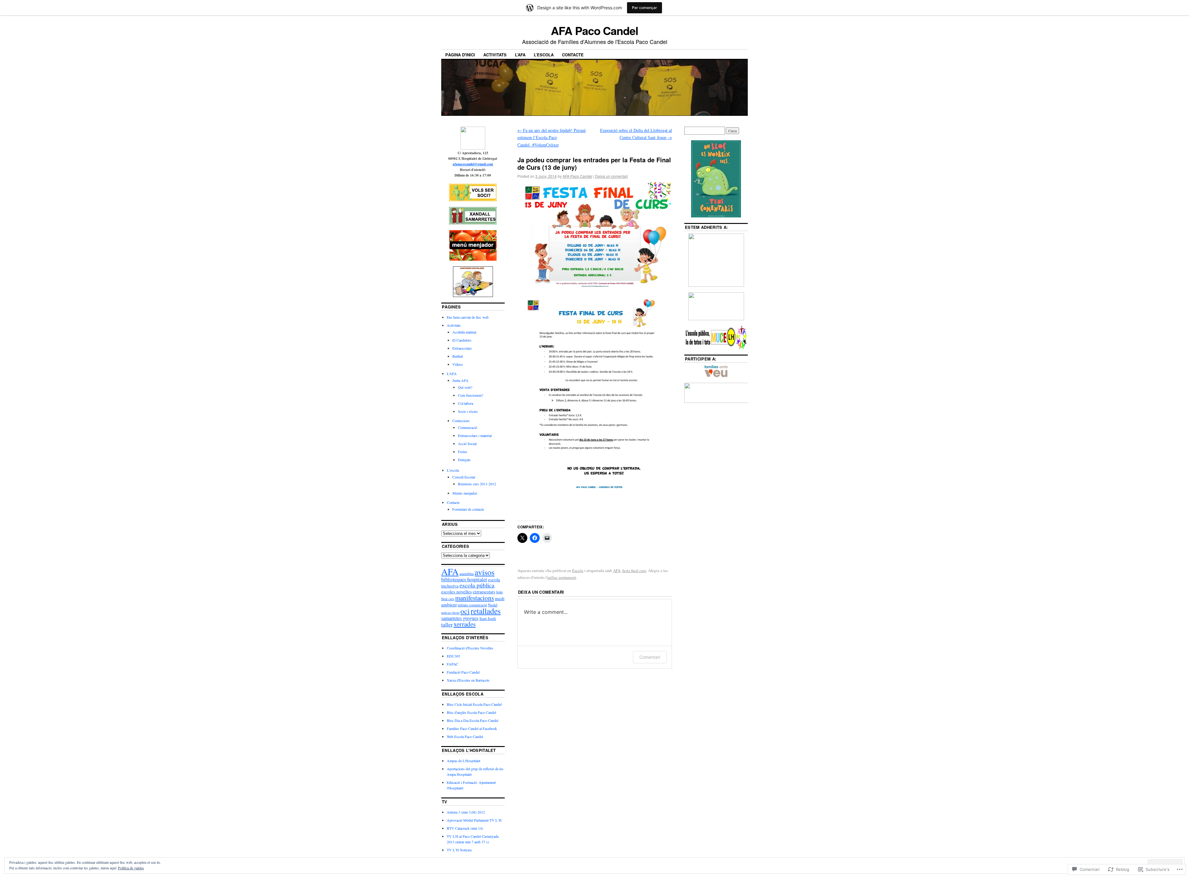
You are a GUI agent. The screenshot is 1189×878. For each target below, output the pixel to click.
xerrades (465, 624)
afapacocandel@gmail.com (473, 164)
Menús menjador (464, 493)
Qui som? (465, 387)
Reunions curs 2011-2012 (477, 483)
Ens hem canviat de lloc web (468, 317)
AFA (617, 570)
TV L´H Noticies (459, 849)
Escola (577, 570)
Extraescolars (462, 348)
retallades (486, 610)
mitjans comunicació (472, 605)
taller (447, 624)
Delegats (464, 459)
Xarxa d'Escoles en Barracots (468, 680)
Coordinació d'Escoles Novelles (470, 647)
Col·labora (465, 403)
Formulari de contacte (468, 509)
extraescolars (484, 592)
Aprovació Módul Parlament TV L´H (474, 820)
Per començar (644, 7)
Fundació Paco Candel (463, 672)
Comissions (461, 420)
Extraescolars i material (475, 435)
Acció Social (467, 443)
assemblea (466, 573)
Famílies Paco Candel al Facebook (472, 728)
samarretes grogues (459, 618)
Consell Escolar (463, 476)
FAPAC (452, 664)
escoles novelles (456, 591)
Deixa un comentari (611, 176)
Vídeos (457, 364)
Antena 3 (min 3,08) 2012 (466, 812)
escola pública (476, 585)
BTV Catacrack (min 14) (465, 828)
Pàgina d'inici (460, 55)
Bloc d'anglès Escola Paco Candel (471, 712)
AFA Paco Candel (594, 30)
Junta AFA (460, 380)
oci (465, 611)
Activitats (495, 55)
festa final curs (634, 570)
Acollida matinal (464, 332)
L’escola (544, 55)
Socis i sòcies (468, 411)
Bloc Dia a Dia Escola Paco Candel (472, 720)
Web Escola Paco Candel (465, 736)
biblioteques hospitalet (464, 579)
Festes (462, 451)
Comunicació (467, 427)
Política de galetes (131, 867)
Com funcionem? (470, 395)
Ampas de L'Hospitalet (463, 760)
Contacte (573, 55)
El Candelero (461, 340)
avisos (484, 572)
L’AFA (520, 55)
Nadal (492, 605)
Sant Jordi (487, 618)
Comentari (649, 657)
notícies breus (450, 612)
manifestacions (474, 597)
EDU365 (453, 655)
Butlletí (457, 356)
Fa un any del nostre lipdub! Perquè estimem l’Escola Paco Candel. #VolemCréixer (551, 137)
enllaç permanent (561, 577)
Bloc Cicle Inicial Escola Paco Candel (474, 704)
